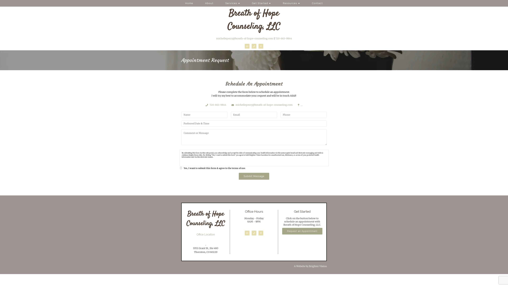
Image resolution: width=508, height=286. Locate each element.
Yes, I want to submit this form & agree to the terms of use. (215, 168)
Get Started (260, 3)
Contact (317, 3)
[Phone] (254, 46)
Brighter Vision (318, 266)
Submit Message (254, 176)
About (209, 3)
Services (231, 3)
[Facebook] (260, 46)
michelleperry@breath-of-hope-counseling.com (244, 38)
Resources (290, 3)
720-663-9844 (283, 38)
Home (189, 3)
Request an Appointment (302, 231)
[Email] (247, 46)
